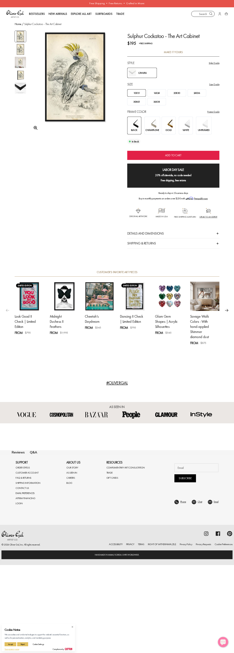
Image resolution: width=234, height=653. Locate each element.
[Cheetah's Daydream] (99, 296)
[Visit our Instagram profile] (206, 622)
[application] (223, 642)
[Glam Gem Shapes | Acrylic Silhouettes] (169, 296)
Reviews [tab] (18, 452)
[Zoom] (34, 128)
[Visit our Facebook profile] (218, 622)
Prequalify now (201, 198)
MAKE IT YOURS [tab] (173, 52)
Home (18, 24)
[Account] (220, 14)
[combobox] (203, 14)
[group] (75, 85)
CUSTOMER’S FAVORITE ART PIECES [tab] (117, 272)
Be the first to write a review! (117, 526)
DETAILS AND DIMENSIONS (145, 233)
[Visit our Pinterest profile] (230, 622)
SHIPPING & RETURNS (141, 243)
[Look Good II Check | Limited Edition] (29, 296)
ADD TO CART (173, 155)
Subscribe (185, 566)
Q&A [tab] (33, 452)
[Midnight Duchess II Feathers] (64, 296)
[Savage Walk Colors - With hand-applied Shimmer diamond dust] (204, 296)
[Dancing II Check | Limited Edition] (134, 296)
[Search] (211, 14)
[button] (226, 310)
